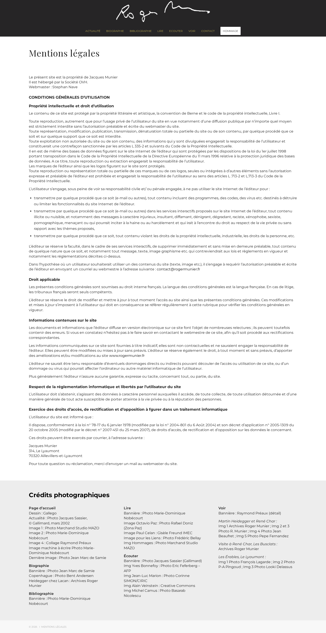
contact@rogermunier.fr (178, 269)
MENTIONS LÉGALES (54, 626)
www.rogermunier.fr (127, 356)
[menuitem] (92, 31)
